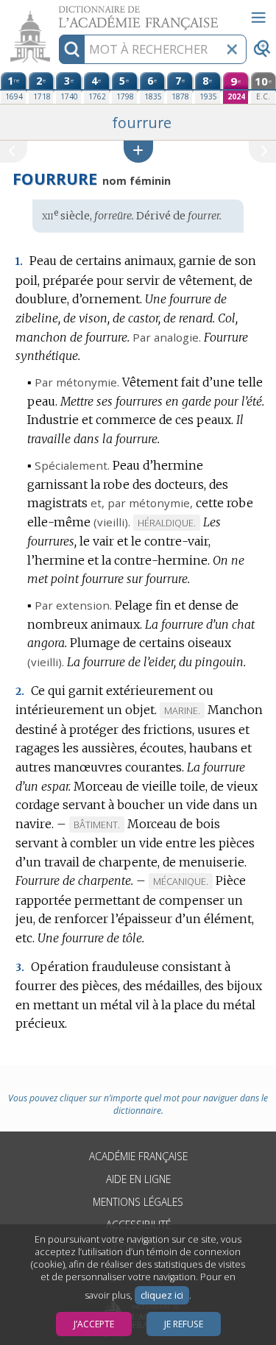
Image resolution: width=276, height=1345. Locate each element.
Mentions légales (138, 1202)
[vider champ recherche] (232, 49)
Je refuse (183, 1324)
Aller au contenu (56, 12)
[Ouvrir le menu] (258, 17)
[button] (138, 151)
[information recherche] (72, 49)
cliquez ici (162, 1295)
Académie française (138, 1156)
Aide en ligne (138, 1179)
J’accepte (94, 1324)
